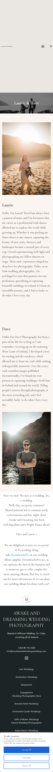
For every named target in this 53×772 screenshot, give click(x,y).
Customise (26, 757)
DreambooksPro (20, 555)
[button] (42, 46)
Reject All (26, 765)
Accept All (26, 750)
